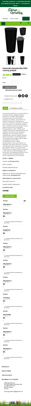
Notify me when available (12, 103)
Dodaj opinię (9, 196)
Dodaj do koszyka (10, 87)
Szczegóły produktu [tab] (16, 108)
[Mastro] (12, 403)
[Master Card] (18, 403)
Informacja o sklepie (10, 379)
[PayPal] (7, 403)
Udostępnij (19, 95)
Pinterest (26, 95)
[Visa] (24, 403)
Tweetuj (23, 95)
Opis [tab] (5, 108)
